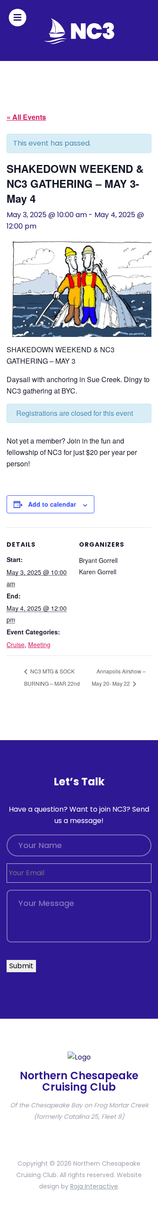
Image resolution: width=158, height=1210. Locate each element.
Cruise (16, 644)
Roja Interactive (94, 1186)
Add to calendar (52, 504)
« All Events (26, 117)
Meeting (39, 644)
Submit (21, 966)
